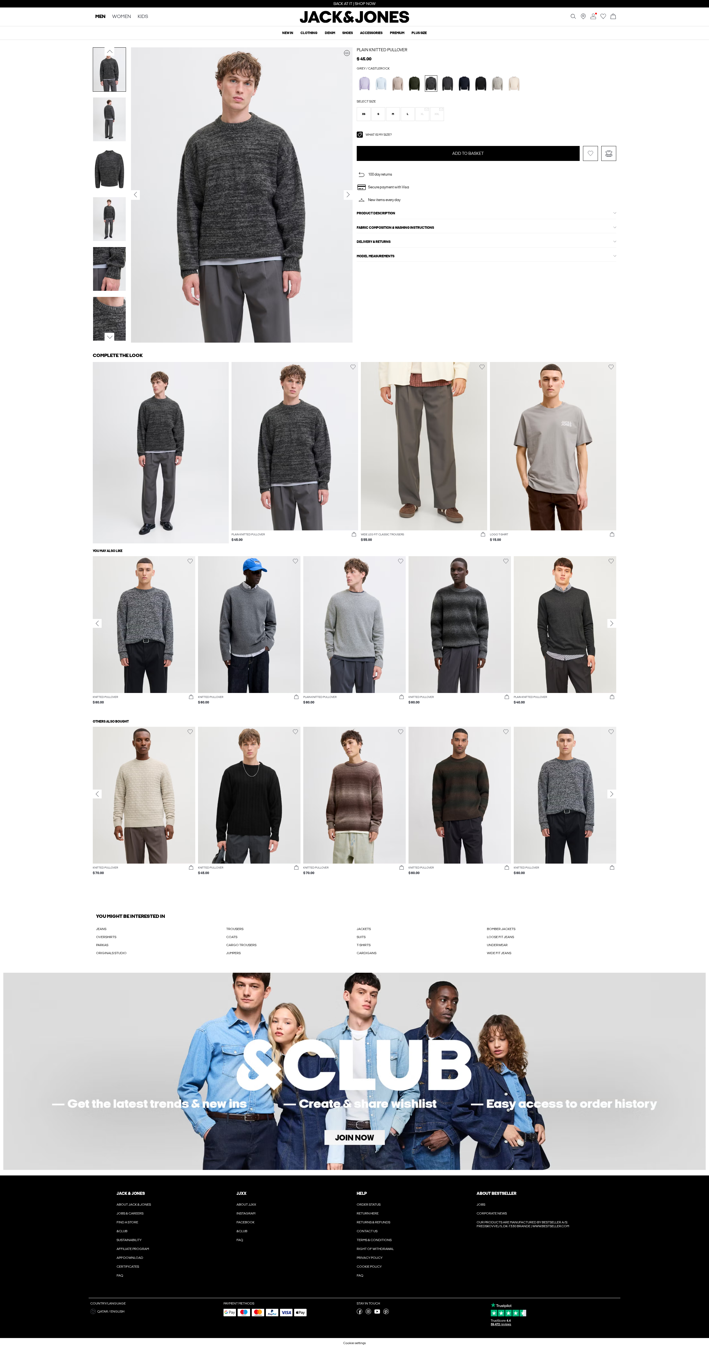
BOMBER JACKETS (501, 929)
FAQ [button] (240, 1240)
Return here (368, 1213)
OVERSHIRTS (106, 937)
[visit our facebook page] (359, 1313)
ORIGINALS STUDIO (111, 953)
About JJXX (246, 1204)
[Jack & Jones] (354, 22)
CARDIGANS (366, 953)
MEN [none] (100, 16)
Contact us (367, 1231)
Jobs (481, 1204)
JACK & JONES (131, 1193)
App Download (130, 1258)
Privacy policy (369, 1258)
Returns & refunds (373, 1222)
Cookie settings (354, 1343)
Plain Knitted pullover (382, 49)
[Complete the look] (347, 53)
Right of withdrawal (375, 1249)
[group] (144, 633)
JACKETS (364, 929)
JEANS (101, 929)
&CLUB (122, 1231)
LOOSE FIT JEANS (500, 937)
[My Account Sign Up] (354, 1071)
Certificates (128, 1267)
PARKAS (102, 945)
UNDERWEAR (497, 945)
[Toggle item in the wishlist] (590, 153)
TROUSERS (234, 929)
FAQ (120, 1275)
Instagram (246, 1213)
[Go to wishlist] (603, 18)
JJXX (241, 1193)
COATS (231, 937)
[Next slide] (611, 623)
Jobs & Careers (130, 1213)
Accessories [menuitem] (371, 33)
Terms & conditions (374, 1240)
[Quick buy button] (354, 534)
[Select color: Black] (481, 83)
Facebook (246, 1222)
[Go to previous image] (109, 51)
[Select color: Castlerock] (431, 83)
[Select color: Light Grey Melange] (497, 83)
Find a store (127, 1222)
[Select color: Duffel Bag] (414, 83)
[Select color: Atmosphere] (398, 83)
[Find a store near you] (583, 18)
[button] (364, 114)
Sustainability (129, 1240)
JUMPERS (233, 953)
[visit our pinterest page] (386, 1313)
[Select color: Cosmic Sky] (364, 83)
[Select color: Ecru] (514, 83)
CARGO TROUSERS (241, 945)
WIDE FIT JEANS (499, 953)
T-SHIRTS (364, 945)
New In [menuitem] (287, 33)
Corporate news (492, 1213)
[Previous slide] (97, 623)
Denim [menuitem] (330, 33)
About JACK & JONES (134, 1204)
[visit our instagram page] (368, 1313)
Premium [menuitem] (397, 33)
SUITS (361, 937)
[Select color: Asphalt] (447, 83)
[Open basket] (613, 17)
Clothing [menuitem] (308, 33)
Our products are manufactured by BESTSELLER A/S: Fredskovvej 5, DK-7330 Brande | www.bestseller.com (523, 1224)
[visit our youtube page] (377, 1313)
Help (362, 1193)
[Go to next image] (109, 337)
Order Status (369, 1204)
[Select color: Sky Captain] (464, 83)
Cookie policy (369, 1267)
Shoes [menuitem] (347, 33)
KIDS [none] (143, 16)
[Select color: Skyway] (381, 83)
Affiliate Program (133, 1249)
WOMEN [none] (121, 16)
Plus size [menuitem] (419, 33)
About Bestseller (496, 1193)
